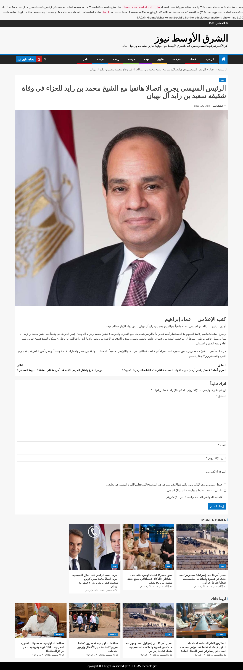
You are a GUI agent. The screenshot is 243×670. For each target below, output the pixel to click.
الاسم (222, 445)
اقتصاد (193, 59)
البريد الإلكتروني (216, 458)
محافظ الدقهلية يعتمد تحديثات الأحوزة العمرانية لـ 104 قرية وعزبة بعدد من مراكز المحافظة (42, 647)
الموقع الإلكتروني (216, 471)
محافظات (220, 634)
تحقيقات (177, 59)
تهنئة (146, 59)
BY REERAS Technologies (141, 666)
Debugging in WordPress (157, 12)
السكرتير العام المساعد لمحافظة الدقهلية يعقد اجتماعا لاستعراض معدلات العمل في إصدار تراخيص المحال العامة (203, 647)
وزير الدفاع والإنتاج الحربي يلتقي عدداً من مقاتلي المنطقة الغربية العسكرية (59, 367)
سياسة (100, 59)
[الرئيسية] (223, 59)
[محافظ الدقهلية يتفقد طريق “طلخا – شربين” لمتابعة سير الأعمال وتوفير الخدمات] (94, 620)
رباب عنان (198, 586)
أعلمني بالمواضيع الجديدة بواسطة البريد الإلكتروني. (194, 496)
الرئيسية (209, 59)
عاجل (85, 59)
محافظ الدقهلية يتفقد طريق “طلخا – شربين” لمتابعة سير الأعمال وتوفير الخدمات (97, 647)
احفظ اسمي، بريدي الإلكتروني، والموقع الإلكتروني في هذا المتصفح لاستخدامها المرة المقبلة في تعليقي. (164, 484)
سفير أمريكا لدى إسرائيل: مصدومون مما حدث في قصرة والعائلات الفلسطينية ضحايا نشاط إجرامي (202, 578)
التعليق (221, 395)
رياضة (116, 59)
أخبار (222, 80)
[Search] (45, 59)
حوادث (131, 59)
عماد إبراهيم (217, 105)
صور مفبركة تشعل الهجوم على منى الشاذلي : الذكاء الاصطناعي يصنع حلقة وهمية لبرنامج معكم (149, 578)
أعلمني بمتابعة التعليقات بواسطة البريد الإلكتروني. (194, 490)
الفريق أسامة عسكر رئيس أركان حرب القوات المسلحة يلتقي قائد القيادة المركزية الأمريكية (174, 367)
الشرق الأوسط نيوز (191, 38)
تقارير (161, 59)
